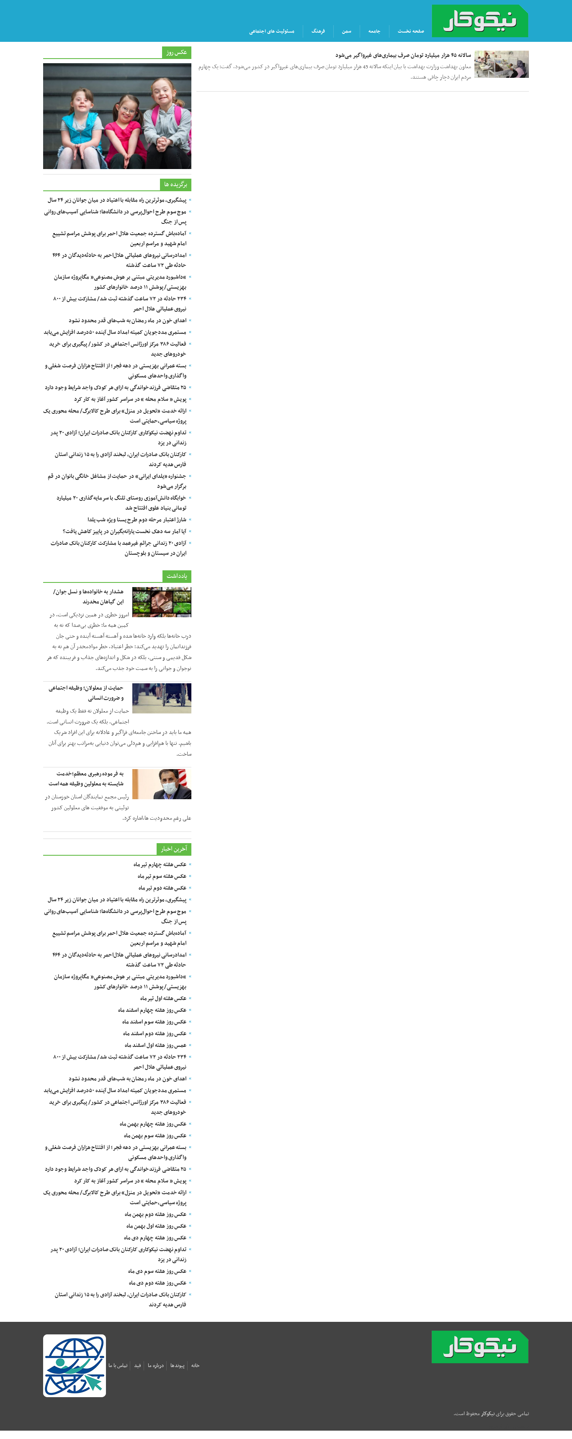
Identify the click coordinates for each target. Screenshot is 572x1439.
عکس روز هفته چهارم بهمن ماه (153, 1124)
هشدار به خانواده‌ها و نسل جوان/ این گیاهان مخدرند (88, 597)
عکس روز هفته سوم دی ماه (157, 1271)
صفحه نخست (411, 31)
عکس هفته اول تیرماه (163, 998)
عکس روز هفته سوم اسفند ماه (154, 1022)
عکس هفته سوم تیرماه (162, 876)
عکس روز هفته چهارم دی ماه (155, 1238)
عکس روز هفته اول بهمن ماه (156, 1226)
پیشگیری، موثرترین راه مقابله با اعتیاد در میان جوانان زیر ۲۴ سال (117, 200)
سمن (346, 31)
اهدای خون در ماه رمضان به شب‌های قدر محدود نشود (127, 321)
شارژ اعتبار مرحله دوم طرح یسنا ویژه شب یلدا (137, 520)
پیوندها (177, 1365)
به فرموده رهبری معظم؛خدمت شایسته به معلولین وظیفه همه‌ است (86, 779)
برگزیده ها (175, 184)
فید (137, 1365)
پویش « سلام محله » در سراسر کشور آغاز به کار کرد (130, 399)
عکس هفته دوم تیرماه (162, 888)
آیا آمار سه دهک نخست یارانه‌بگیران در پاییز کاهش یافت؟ (124, 531)
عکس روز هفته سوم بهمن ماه (155, 1136)
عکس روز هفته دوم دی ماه (158, 1283)
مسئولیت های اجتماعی (271, 31)
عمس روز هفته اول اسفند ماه (156, 1045)
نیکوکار (494, 1347)
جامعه (374, 31)
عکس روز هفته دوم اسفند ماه (155, 1034)
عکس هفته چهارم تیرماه (160, 865)
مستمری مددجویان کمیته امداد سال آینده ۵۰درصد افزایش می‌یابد (115, 332)
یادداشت (177, 576)
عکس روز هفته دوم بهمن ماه (156, 1214)
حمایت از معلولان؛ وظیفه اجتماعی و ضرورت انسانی (86, 693)
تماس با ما (117, 1365)
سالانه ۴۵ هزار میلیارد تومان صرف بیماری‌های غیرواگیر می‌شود (403, 55)
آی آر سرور (499, 1426)
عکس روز (176, 52)
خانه (195, 1365)
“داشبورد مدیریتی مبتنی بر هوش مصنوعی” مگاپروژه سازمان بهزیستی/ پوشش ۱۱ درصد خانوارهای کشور (120, 282)
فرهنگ (318, 31)
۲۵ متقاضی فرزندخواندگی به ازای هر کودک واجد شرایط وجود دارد (115, 387)
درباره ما (156, 1365)
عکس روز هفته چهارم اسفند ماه (152, 1010)
